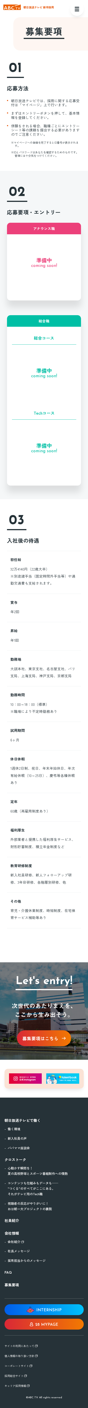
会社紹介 (14, 1241)
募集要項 (12, 1284)
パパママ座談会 (19, 1148)
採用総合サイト (14, 1375)
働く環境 (14, 1129)
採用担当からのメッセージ (27, 1260)
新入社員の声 (17, 1138)
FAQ (8, 1272)
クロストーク (15, 1159)
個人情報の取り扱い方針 (20, 1356)
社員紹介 (12, 1220)
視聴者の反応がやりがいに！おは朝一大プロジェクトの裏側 (30, 1206)
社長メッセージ (19, 1251)
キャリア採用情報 (16, 1385)
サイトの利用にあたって (20, 1346)
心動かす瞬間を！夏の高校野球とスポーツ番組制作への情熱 (38, 1171)
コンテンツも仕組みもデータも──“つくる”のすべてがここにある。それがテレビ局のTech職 (33, 1188)
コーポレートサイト (17, 1365)
